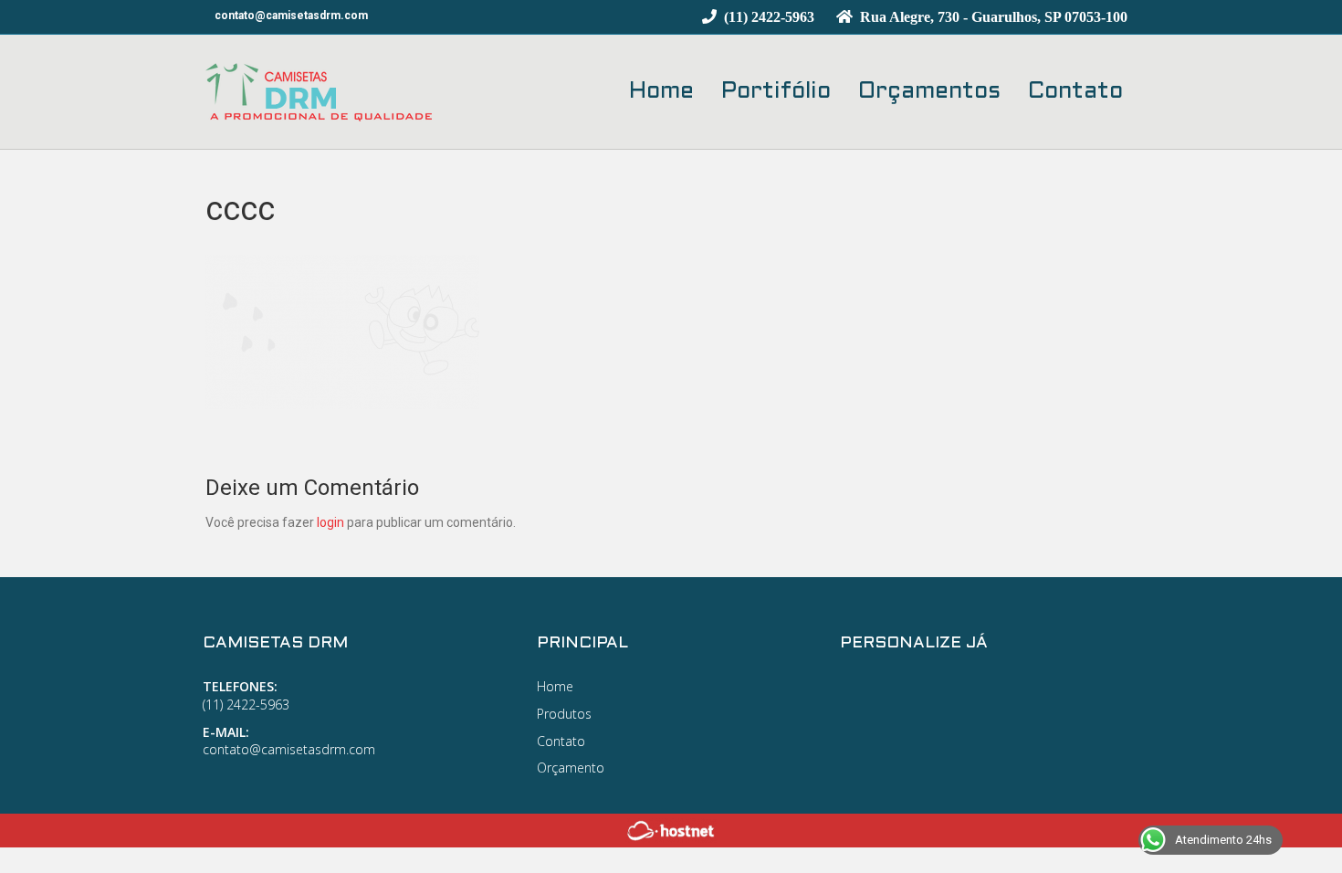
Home (661, 91)
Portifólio (776, 91)
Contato (1075, 91)
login (330, 522)
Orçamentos (929, 91)
